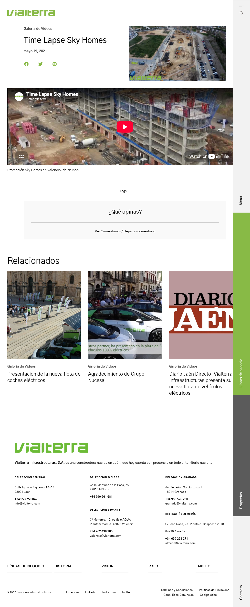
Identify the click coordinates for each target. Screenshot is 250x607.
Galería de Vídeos (38, 29)
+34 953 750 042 (26, 499)
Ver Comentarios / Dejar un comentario (125, 231)
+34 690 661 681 (101, 496)
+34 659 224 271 (176, 538)
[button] (26, 64)
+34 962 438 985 (101, 531)
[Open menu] (241, 6)
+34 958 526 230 (176, 499)
